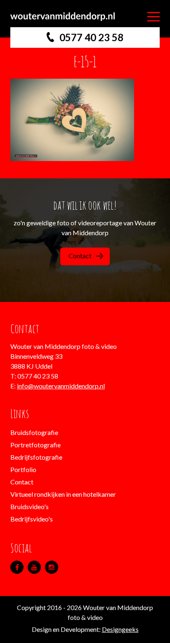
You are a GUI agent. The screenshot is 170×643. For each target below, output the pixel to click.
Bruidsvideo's (29, 506)
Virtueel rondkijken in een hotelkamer (63, 494)
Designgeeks (120, 629)
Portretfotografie (35, 445)
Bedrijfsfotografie (36, 457)
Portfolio (23, 469)
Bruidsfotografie (34, 432)
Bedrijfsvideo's (31, 519)
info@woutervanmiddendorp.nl (61, 386)
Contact (80, 256)
